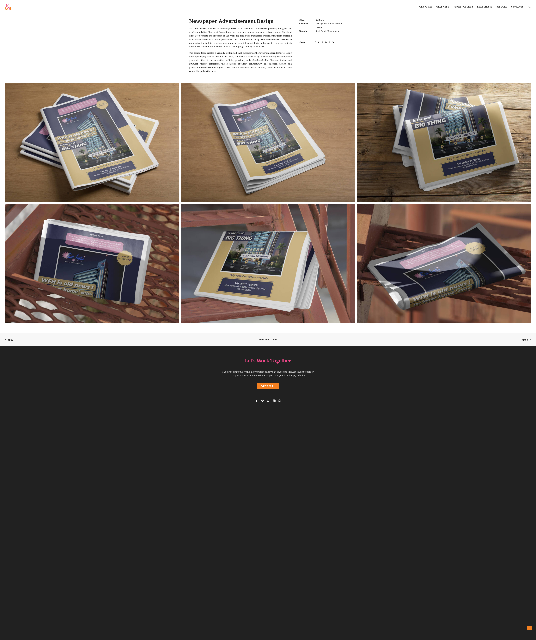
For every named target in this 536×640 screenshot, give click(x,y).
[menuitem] (425, 7)
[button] (529, 7)
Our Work (501, 7)
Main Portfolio (268, 340)
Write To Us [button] (268, 386)
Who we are (425, 7)
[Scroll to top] (529, 628)
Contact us (517, 7)
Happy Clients (484, 7)
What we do (442, 7)
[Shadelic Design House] (8, 7)
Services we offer (463, 7)
